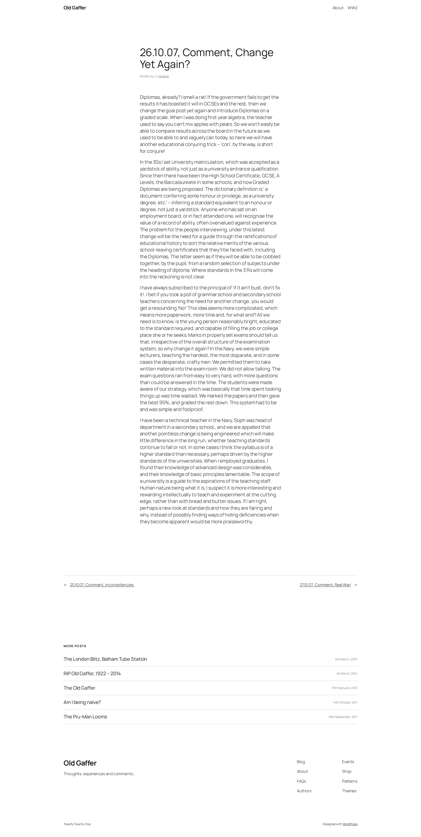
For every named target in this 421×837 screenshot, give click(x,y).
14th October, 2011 (345, 702)
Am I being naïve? (82, 702)
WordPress (350, 824)
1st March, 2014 (346, 673)
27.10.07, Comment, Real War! (325, 584)
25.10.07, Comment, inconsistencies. (102, 584)
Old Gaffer (75, 7)
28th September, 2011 (342, 717)
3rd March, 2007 (346, 659)
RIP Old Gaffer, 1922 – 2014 (92, 673)
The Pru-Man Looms (85, 716)
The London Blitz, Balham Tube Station (105, 659)
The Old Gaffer (79, 688)
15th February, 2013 (344, 688)
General (163, 76)
